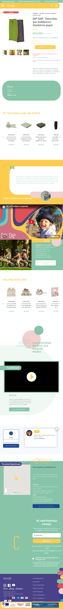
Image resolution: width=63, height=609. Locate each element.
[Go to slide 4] (26, 52)
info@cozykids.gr (41, 497)
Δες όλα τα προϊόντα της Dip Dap (45, 263)
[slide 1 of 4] (16, 30)
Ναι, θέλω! (46, 541)
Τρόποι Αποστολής (38, 588)
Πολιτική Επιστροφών (39, 595)
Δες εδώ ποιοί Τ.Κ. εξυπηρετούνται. (40, 57)
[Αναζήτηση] (51, 6)
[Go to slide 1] (5, 52)
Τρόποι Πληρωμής (38, 591)
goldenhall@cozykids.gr (46, 501)
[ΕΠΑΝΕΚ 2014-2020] (17, 605)
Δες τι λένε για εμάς (11, 445)
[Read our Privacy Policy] (60, 562)
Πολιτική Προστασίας (38, 585)
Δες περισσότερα (19, 409)
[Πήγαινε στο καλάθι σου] (56, 6)
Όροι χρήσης (36, 581)
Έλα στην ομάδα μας (38, 598)
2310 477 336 (37, 488)
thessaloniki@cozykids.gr (46, 499)
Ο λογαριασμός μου (38, 578)
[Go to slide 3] (19, 52)
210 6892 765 (47, 493)
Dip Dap (35, 29)
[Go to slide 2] (12, 52)
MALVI (14, 592)
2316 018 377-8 (37, 493)
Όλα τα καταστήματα (46, 506)
